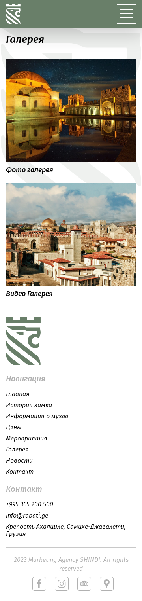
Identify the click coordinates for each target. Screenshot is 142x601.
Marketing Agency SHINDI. (65, 559)
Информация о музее (37, 416)
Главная (18, 394)
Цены (13, 427)
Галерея (17, 449)
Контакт (20, 471)
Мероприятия (26, 438)
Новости (19, 460)
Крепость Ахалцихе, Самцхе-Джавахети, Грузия (66, 530)
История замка (29, 405)
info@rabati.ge (27, 515)
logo (29, 341)
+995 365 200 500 (29, 504)
